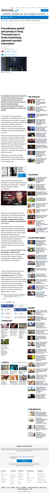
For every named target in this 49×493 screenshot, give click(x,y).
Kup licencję (18, 296)
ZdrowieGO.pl (33, 7)
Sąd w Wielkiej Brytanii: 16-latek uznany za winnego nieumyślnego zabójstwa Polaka (5, 333)
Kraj (11, 17)
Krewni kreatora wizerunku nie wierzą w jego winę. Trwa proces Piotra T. (14, 332)
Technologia (12, 474)
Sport (11, 479)
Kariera (18, 487)
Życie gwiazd (20, 479)
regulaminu (25, 456)
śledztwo (8, 302)
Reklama (13, 487)
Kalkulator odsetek (41, 479)
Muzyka (19, 482)
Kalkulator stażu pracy (42, 476)
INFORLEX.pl (23, 7)
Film (19, 480)
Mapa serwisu (42, 487)
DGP (28, 7)
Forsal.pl (2, 477)
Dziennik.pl (13, 471)
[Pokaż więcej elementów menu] (47, 14)
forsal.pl (17, 7)
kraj (16, 23)
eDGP (2, 476)
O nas (8, 487)
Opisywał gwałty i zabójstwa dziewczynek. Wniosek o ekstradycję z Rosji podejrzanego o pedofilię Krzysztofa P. (22, 169)
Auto (11, 473)
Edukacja (20, 476)
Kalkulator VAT (41, 477)
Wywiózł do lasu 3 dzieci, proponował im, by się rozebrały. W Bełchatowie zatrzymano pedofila (5, 350)
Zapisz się (24, 460)
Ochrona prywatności (33, 487)
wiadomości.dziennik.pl (10, 23)
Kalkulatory (40, 471)
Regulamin (23, 487)
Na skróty (3, 471)
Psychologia (29, 480)
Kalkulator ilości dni (41, 474)
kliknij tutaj (32, 465)
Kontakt (3, 487)
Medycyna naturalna (31, 477)
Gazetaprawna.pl (4, 474)
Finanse (28, 474)
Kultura (19, 483)
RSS (31, 489)
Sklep (46, 7)
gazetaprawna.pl (40, 7)
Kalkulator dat (40, 473)
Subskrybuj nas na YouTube (10, 51)
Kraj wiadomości (23, 362)
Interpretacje (3, 480)
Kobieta (19, 473)
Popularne (15, 362)
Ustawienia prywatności (23, 489)
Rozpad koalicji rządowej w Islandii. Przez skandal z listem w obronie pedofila (22, 333)
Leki (27, 476)
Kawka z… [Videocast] (25, 20)
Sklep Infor (3, 482)
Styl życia (29, 482)
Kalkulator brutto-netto (42, 480)
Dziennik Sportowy (35, 20)
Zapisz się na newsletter (9, 54)
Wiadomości (5, 17)
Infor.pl (2, 473)
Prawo (28, 473)
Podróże (12, 482)
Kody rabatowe (21, 474)
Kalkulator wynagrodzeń (42, 482)
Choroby (28, 479)
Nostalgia (11, 20)
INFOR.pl (12, 7)
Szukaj (45, 10)
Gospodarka (12, 476)
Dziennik (2, 23)
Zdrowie (12, 480)
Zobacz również (21, 175)
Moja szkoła (20, 477)
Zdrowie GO (16, 20)
